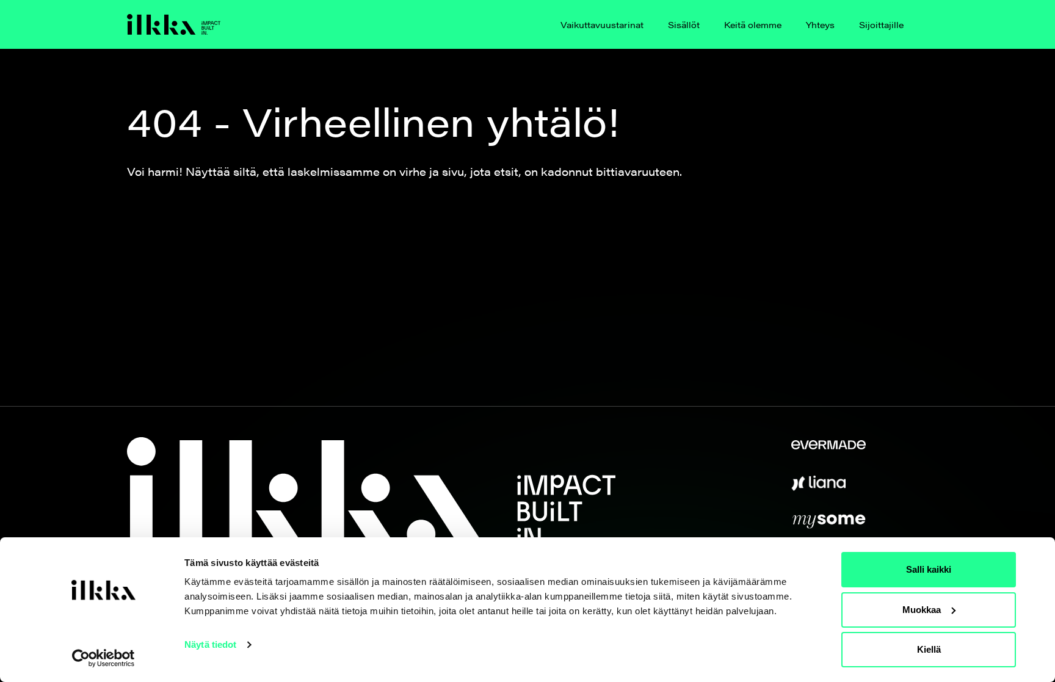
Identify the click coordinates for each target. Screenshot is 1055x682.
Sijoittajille (881, 24)
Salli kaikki (928, 569)
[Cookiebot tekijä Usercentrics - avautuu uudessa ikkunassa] (103, 658)
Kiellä (929, 649)
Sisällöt (684, 24)
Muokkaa (921, 609)
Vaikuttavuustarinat (602, 24)
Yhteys (820, 24)
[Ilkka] (173, 24)
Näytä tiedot (210, 644)
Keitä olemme (752, 24)
